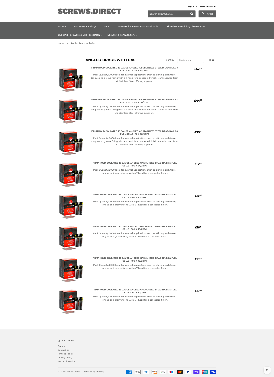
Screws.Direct (72, 371)
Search (61, 346)
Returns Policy (65, 353)
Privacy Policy (65, 357)
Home (61, 43)
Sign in (191, 6)
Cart (209, 13)
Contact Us (63, 350)
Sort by (170, 59)
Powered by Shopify (93, 371)
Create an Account (207, 6)
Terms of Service (66, 361)
